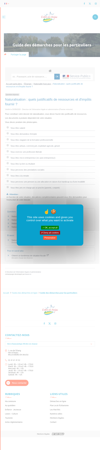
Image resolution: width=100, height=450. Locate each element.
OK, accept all (51, 228)
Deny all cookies (51, 233)
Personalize (49, 238)
